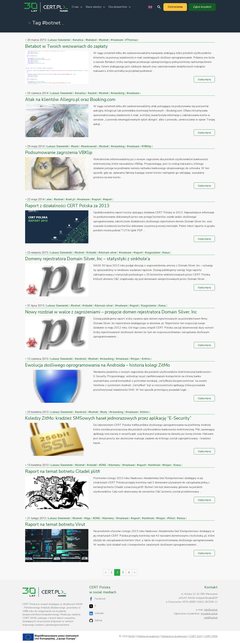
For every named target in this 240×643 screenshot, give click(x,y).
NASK (131, 636)
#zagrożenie (152, 252)
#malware (117, 40)
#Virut (171, 518)
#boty (103, 412)
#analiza (77, 40)
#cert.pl (70, 199)
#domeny (114, 465)
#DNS (102, 465)
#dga (87, 518)
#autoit (92, 93)
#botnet (103, 40)
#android (80, 358)
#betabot (91, 40)
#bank (75, 146)
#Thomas (131, 40)
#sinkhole (154, 465)
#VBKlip (146, 146)
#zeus (166, 252)
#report (107, 199)
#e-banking (117, 93)
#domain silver (107, 252)
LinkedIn (99, 613)
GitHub (98, 620)
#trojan (134, 358)
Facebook (100, 598)
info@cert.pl (211, 609)
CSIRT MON (211, 636)
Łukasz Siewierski (59, 40)
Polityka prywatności (148, 636)
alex (49, 199)
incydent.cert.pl (209, 613)
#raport (96, 199)
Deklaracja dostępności (174, 636)
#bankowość (89, 146)
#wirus (181, 518)
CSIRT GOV (195, 636)
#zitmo (145, 358)
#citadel (91, 252)
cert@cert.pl (211, 617)
